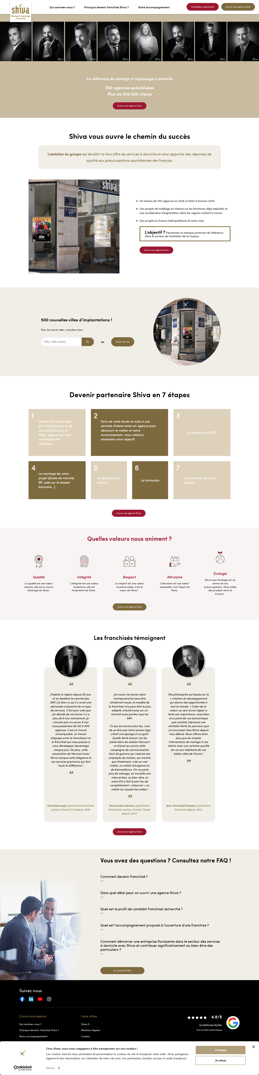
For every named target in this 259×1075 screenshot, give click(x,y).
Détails (50, 1068)
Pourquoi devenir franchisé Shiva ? (39, 1030)
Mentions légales (90, 1030)
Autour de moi (123, 341)
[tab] (168, 878)
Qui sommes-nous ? (30, 1024)
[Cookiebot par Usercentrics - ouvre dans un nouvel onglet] (22, 1068)
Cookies (85, 1036)
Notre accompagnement (33, 1036)
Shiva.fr (85, 1024)
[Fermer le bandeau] (253, 1047)
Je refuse (220, 1060)
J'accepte (220, 1050)
